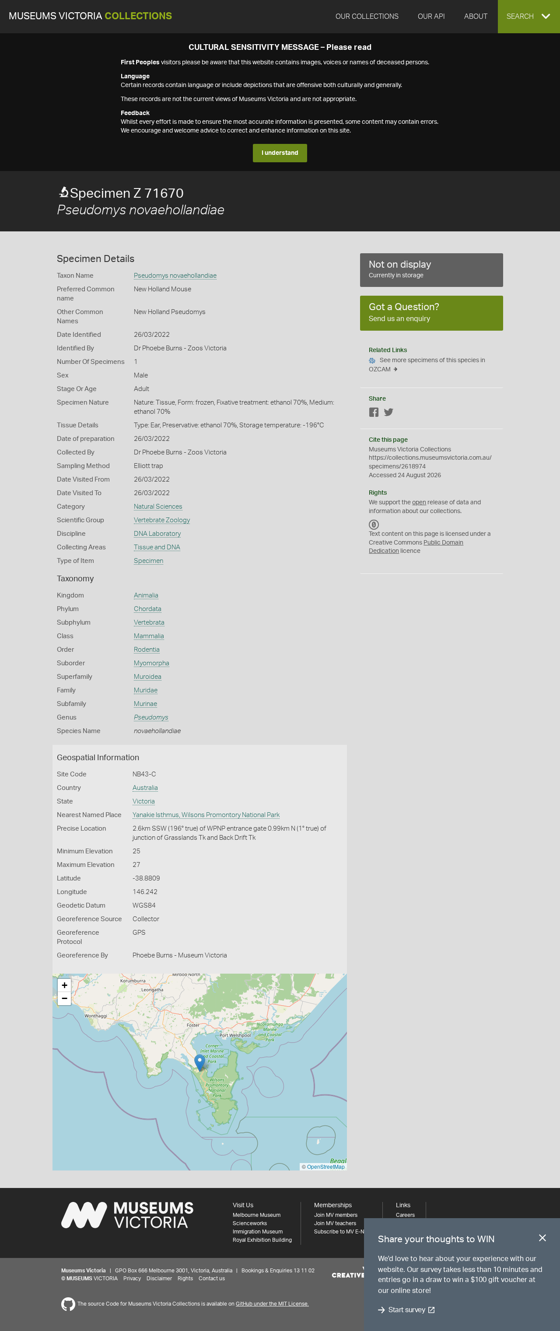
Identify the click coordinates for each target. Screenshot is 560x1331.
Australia (145, 788)
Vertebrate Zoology (162, 520)
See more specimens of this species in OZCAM (427, 365)
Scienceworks (250, 1223)
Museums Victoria (90, 16)
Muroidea (147, 677)
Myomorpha (151, 663)
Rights (185, 1278)
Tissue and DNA (157, 547)
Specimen (148, 561)
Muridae (146, 690)
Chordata (147, 609)
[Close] (542, 1239)
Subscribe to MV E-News (344, 1231)
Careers (405, 1215)
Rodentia (147, 649)
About (475, 16)
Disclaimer (159, 1278)
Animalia (146, 595)
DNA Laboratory (157, 534)
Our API (431, 16)
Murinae (145, 704)
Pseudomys (151, 717)
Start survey (406, 1310)
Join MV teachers (335, 1223)
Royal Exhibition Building (262, 1240)
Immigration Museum (258, 1231)
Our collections (367, 16)
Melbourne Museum (256, 1215)
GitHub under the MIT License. (272, 1304)
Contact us (212, 1278)
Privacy (132, 1278)
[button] (529, 16)
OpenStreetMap (326, 1166)
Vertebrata (149, 622)
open (419, 503)
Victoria (144, 801)
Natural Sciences (158, 506)
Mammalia (149, 636)
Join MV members (335, 1215)
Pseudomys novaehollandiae (175, 275)
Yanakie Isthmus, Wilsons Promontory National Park (206, 815)
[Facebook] (374, 414)
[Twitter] (388, 414)
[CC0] (374, 524)
